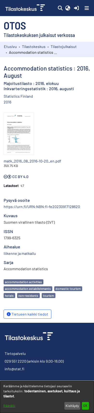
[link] (26, 8)
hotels (9, 295)
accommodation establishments (28, 289)
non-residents (28, 295)
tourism (48, 295)
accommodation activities (23, 282)
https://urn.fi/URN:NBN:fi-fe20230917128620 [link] (42, 206)
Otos (15, 25)
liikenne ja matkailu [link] (20, 253)
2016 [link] (7, 102)
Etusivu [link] (10, 46)
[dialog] (47, 397)
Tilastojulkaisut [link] (64, 46)
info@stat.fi (14, 368)
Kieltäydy (72, 406)
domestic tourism (68, 289)
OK (85, 406)
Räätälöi (9, 406)
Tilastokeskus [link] (34, 46)
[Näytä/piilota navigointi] (86, 8)
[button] (60, 8)
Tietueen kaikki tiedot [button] (29, 314)
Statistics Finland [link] (18, 96)
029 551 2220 (15, 361)
